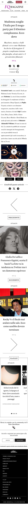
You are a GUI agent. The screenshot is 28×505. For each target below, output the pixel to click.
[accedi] (25, 2)
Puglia (19, 179)
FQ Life (11, 10)
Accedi (8, 440)
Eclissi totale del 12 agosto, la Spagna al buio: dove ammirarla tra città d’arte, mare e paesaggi (11, 393)
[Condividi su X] (14, 66)
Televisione (17, 10)
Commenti (12, 72)
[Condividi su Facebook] (10, 66)
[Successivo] (14, 345)
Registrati (20, 440)
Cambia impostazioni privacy (10, 461)
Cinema (23, 10)
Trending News (5, 10)
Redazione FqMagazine (11, 404)
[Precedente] (14, 205)
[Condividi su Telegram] (18, 66)
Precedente (14, 217)
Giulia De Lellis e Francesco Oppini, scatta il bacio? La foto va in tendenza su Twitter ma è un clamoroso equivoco (14, 263)
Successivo (14, 280)
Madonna (9, 179)
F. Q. (15, 60)
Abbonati (19, 2)
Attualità (14, 17)
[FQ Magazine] (14, 7)
